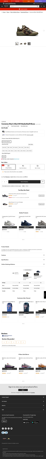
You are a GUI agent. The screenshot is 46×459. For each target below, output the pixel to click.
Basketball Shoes (24, 12)
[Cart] (44, 6)
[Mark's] (28, 1)
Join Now (33, 392)
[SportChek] (17, 1)
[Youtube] (11, 429)
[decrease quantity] (2, 181)
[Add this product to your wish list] (43, 181)
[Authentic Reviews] (7, 336)
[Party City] (40, 1)
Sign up (4, 421)
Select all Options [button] (24, 181)
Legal (3, 409)
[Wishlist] (41, 6)
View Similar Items (24, 125)
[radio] (6, 142)
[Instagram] (9, 429)
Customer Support (5, 397)
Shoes (8, 12)
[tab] (8, 167)
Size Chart (30, 144)
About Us (3, 405)
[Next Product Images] (44, 31)
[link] (5, 126)
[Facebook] (3, 429)
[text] (9, 231)
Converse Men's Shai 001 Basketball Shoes (18, 124)
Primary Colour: (5, 138)
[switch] (14, 273)
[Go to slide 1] (16, 43)
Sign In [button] (23, 390)
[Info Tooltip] (27, 177)
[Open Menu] (2, 6)
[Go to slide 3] (25, 43)
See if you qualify (30, 134)
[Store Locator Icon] (3, 3)
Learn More (25, 419)
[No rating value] (4, 126)
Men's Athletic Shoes (15, 12)
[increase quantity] (7, 181)
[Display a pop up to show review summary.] (17, 195)
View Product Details (15, 125)
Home (4, 12)
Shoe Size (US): (5, 144)
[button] (37, 6)
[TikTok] (6, 429)
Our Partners (4, 401)
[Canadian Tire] (6, 1)
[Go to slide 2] (21, 43)
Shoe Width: (4, 153)
